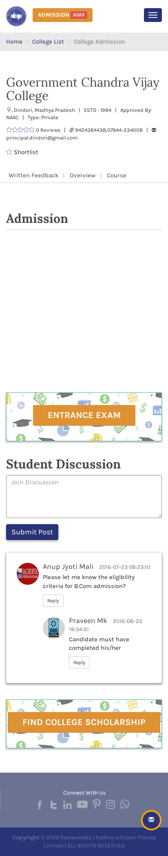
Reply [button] (53, 600)
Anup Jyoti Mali (68, 566)
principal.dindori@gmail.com (41, 138)
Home (14, 41)
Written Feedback (33, 175)
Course (116, 175)
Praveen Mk (88, 620)
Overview (82, 175)
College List (48, 41)
